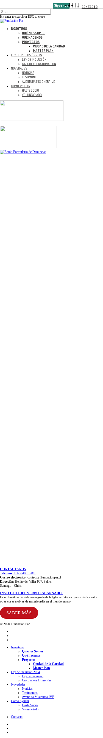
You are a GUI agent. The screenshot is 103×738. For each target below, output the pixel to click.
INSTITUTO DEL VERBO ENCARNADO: (31, 593)
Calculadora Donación (36, 680)
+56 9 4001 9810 (24, 573)
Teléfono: (6, 573)
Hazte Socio (30, 705)
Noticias (27, 689)
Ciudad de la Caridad (48, 664)
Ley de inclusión (32, 676)
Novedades (18, 684)
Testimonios (30, 693)
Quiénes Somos (32, 651)
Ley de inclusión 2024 (25, 672)
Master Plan (41, 668)
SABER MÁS (19, 612)
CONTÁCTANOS (13, 569)
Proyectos (28, 660)
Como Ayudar (20, 701)
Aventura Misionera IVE (38, 697)
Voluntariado (30, 709)
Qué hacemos (31, 655)
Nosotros (17, 647)
